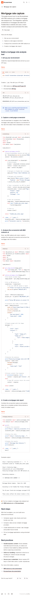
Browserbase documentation (12, 571)
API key (14, 88)
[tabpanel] (15, 75)
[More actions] (29, 2)
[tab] (3, 67)
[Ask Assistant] (28, 72)
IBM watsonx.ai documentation (13, 568)
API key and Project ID (19, 86)
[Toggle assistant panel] (26, 2)
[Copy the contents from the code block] (25, 72)
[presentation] (15, 75)
